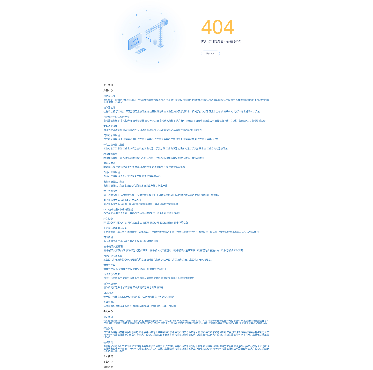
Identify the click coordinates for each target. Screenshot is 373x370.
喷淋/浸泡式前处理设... (137, 250)
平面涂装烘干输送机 (206, 232)
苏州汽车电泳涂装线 (143, 139)
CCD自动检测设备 (255, 120)
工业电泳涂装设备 (175, 148)
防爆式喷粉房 (187, 278)
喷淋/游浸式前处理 (113, 246)
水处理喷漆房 (156, 287)
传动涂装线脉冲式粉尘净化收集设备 (191, 348)
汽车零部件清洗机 (180, 130)
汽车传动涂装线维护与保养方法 (148, 346)
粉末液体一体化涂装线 (192, 158)
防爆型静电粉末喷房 (150, 278)
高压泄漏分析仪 (251, 232)
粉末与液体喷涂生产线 (149, 158)
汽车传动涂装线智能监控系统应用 (185, 323)
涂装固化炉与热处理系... (199, 259)
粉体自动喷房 (228, 100)
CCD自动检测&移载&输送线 (118, 209)
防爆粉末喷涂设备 (170, 278)
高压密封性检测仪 (149, 241)
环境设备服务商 (165, 222)
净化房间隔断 (154, 306)
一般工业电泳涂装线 (113, 144)
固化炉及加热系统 (112, 256)
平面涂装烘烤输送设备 (115, 228)
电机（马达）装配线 (235, 120)
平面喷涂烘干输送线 (113, 232)
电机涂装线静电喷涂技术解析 (219, 323)
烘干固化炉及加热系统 (175, 259)
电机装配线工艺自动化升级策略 (251, 323)
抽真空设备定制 (157, 269)
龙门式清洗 (196, 130)
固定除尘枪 (215, 111)
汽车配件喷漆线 (174, 100)
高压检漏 (108, 237)
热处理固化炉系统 (136, 259)
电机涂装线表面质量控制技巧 (154, 332)
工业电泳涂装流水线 (154, 148)
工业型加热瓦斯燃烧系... (178, 111)
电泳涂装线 (126, 139)
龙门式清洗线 (110, 191)
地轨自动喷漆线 (143, 167)
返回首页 (210, 53)
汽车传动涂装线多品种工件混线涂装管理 (151, 348)
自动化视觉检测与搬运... (169, 213)
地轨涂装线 (109, 163)
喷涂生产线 (149, 185)
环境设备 (108, 222)
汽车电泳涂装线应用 (186, 139)
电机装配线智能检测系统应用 (216, 332)
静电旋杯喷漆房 (111, 297)
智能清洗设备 (110, 126)
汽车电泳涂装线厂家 (164, 139)
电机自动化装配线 (133, 185)
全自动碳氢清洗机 (146, 130)
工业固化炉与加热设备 (115, 259)
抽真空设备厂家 (141, 269)
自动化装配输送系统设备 (116, 117)
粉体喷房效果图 (212, 100)
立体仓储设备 (217, 120)
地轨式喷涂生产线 (125, 167)
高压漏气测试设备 (129, 241)
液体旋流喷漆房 (111, 287)
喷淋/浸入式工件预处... (161, 250)
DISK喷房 (108, 293)
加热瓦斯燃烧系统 (156, 111)
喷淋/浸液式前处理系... (185, 250)
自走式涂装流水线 (151, 176)
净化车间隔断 (123, 306)
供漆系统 (226, 111)
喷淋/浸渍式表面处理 (114, 250)
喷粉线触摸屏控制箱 (133, 100)
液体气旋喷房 (110, 283)
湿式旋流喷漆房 (141, 287)
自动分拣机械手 (167, 120)
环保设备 (108, 218)
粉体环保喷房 (116, 102)
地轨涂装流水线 (177, 167)
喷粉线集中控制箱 (112, 100)
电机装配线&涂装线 (113, 181)
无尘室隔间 (109, 302)
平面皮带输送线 (201, 120)
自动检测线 (138, 120)
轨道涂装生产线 (160, 167)
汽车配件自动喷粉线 (193, 100)
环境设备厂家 (120, 222)
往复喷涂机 (109, 111)
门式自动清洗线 (126, 195)
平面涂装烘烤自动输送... (230, 232)
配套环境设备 (181, 222)
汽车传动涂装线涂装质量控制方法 (249, 332)
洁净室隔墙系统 (138, 306)
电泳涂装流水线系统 (195, 148)
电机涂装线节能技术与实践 (123, 323)
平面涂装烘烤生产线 (185, 232)
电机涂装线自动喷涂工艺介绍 (218, 346)
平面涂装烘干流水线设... (137, 232)
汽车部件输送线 (184, 120)
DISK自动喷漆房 (129, 297)
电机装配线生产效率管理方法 (152, 323)
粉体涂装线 (109, 96)
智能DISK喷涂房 (166, 297)
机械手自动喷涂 (200, 111)
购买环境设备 (149, 222)
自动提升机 (126, 120)
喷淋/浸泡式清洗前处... (209, 250)
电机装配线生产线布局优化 (248, 346)
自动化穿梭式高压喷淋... (167, 204)
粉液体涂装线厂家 (112, 158)
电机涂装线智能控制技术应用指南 (158, 321)
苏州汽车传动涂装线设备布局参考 (154, 334)
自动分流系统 (152, 120)
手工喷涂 (120, 111)
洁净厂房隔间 (169, 306)
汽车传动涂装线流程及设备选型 (224, 321)
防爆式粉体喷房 (111, 274)
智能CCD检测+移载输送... (143, 213)
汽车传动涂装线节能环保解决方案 (120, 332)
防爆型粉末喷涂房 (112, 278)
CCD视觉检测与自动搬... (116, 213)
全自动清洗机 (163, 130)
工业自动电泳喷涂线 (217, 148)
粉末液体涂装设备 (170, 158)
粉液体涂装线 (110, 154)
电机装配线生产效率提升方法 (192, 321)
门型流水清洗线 (143, 195)
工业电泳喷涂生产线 (133, 148)
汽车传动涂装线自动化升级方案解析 (122, 321)
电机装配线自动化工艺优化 (117, 346)
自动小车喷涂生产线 (130, 176)
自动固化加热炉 (155, 259)
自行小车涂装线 (111, 172)
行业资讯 (108, 328)
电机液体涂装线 (251, 111)
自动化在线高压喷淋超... (207, 195)
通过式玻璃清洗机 (112, 130)
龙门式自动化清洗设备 (182, 195)
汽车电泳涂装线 (111, 135)
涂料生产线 (161, 185)
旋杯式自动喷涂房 (147, 297)
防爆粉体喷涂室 (131, 278)
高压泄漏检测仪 (111, 241)
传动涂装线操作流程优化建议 (187, 334)
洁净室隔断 (109, 306)
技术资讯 (108, 342)
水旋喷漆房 (126, 287)
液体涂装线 (109, 107)
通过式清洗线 (130, 130)
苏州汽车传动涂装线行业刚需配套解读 (230, 348)
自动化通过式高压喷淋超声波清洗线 (122, 200)
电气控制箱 (237, 111)
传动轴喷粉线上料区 (154, 100)
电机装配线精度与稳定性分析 (185, 332)
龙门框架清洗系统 (161, 195)
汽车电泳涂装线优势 (207, 139)
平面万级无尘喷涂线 (136, 111)
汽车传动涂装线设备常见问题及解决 (184, 346)
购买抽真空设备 (124, 269)
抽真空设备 (109, 265)
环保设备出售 (135, 222)
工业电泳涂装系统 (112, 148)
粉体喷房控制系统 (245, 100)
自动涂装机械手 (111, 120)
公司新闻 (108, 317)
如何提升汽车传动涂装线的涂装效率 (221, 334)
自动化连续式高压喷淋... (116, 204)
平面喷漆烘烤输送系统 (162, 232)
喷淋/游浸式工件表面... (232, 250)
